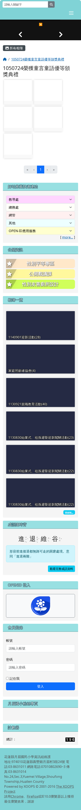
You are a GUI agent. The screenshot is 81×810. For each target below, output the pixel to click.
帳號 (9, 640)
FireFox (32, 796)
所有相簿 (16, 48)
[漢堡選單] (71, 13)
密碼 (9, 659)
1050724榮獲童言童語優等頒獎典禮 (37, 59)
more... (67, 237)
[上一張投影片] (20, 34)
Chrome (17, 796)
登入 (40, 686)
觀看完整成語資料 (61, 569)
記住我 (14, 678)
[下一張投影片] (60, 34)
